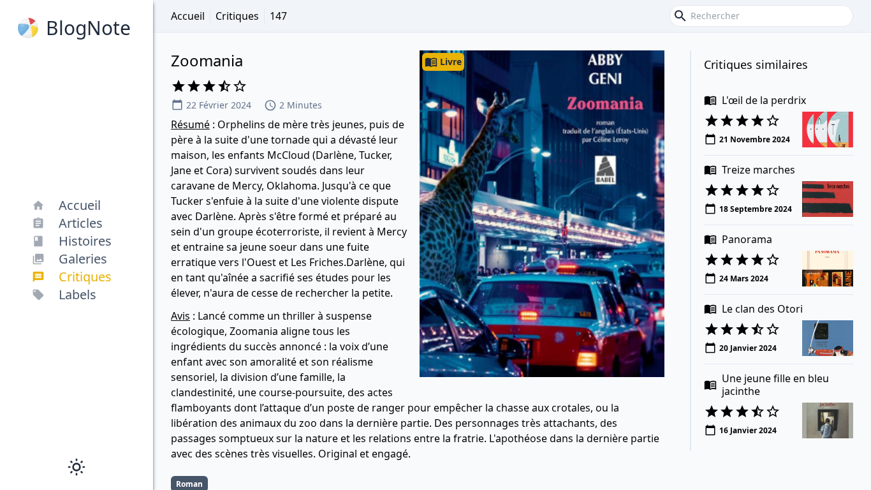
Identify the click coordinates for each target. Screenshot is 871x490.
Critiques (237, 16)
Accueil (188, 16)
